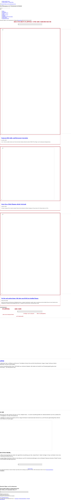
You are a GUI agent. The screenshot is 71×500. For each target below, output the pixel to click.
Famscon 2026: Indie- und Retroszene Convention (14, 138)
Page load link (2, 499)
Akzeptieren (2, 470)
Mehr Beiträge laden (3, 307)
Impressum (17, 498)
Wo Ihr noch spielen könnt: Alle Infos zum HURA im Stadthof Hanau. (20, 298)
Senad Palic (20, 20)
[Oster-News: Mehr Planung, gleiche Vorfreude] (28, 199)
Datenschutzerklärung (49, 469)
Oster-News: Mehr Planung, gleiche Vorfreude (13, 204)
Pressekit (28, 498)
